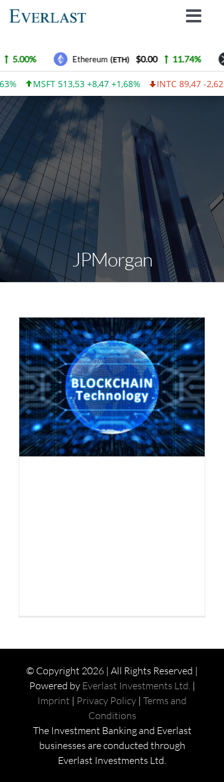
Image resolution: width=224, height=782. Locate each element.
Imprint (53, 700)
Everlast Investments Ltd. (136, 685)
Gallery (123, 387)
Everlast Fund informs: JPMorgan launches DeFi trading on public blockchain (101, 387)
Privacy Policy (106, 700)
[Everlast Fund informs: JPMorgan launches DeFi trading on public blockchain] (112, 387)
